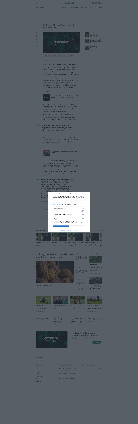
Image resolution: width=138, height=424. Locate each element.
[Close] (88, 194)
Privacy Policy (75, 230)
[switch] (82, 211)
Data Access (69, 230)
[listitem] (69, 208)
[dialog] (69, 212)
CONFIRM (61, 226)
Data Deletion (63, 230)
